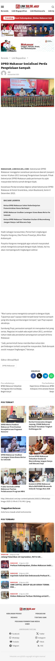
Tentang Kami (40, 617)
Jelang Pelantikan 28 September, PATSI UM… (21, 557)
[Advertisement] (27, 138)
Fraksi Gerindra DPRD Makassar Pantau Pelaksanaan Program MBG (13, 489)
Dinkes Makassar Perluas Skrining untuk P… (30, 596)
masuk (12, 512)
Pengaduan (40, 613)
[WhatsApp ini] (51, 375)
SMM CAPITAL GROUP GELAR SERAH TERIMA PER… (29, 585)
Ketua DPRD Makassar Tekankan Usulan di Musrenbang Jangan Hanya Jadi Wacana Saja (40, 460)
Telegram (15, 646)
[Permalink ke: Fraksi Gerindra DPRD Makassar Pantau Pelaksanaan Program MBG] (13, 476)
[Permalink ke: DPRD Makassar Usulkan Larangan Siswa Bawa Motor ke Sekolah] (13, 444)
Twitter (41, 634)
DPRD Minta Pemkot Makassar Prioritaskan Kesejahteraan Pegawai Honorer (11, 428)
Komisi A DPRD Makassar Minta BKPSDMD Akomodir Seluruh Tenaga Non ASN (40, 486)
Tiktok (42, 642)
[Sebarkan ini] (33, 375)
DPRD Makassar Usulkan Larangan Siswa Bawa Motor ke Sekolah (13, 457)
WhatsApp (15, 638)
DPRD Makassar (8, 365)
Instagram (42, 638)
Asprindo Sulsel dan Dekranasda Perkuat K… (30, 575)
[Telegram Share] (45, 375)
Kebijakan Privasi (14, 613)
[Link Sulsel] (27, 6)
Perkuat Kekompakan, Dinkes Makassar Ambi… (31, 565)
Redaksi (14, 617)
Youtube (16, 642)
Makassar (4, 554)
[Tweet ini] (39, 375)
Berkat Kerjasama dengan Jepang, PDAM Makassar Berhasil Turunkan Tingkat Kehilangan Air (40, 425)
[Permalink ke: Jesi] (3, 73)
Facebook (15, 634)
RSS (41, 646)
